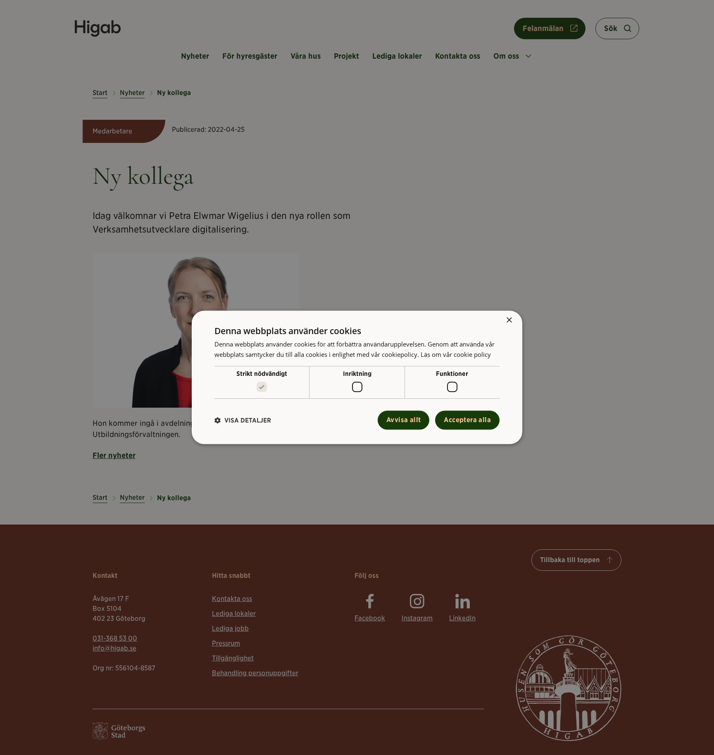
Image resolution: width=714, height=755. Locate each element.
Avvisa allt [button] (403, 420)
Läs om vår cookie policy (456, 354)
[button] (242, 420)
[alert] (357, 377)
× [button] (509, 320)
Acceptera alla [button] (467, 420)
